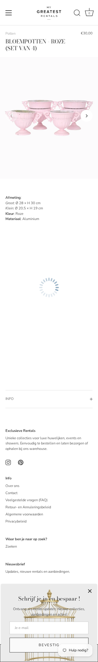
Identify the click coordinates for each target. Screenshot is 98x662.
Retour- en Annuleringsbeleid (28, 507)
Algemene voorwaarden (24, 514)
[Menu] (9, 13)
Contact (11, 493)
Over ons (12, 485)
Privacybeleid (15, 521)
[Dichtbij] (90, 591)
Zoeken (11, 546)
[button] (11, 116)
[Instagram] (8, 462)
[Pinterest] (20, 462)
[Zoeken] (77, 14)
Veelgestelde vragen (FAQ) (26, 500)
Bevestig (49, 645)
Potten (10, 33)
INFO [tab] (9, 398)
